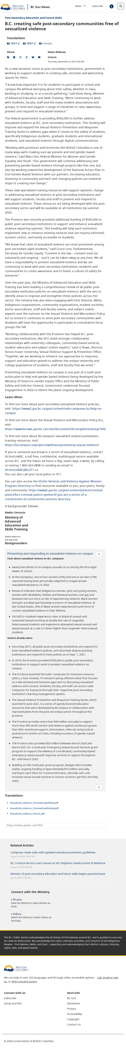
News (79, 6)
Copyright (73, 1019)
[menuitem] (31, 998)
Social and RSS (13, 1003)
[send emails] (39, 57)
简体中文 (15, 43)
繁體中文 (31, 43)
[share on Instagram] (21, 57)
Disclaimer (73, 1003)
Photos (17, 899)
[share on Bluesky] (33, 57)
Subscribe (97, 6)
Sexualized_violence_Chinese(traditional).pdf (34, 808)
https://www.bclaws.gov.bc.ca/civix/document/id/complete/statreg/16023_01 (58, 429)
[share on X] (14, 57)
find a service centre (24, 981)
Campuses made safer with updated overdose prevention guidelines (52, 852)
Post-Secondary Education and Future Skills (33, 18)
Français (47, 43)
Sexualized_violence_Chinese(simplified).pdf (34, 802)
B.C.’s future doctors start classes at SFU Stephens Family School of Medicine (57, 863)
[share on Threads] (27, 57)
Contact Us (74, 1024)
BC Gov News (40, 7)
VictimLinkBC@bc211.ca (21, 470)
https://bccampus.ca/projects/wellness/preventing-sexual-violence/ (52, 445)
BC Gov (71, 998)
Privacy (71, 1008)
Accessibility (74, 1014)
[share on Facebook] (8, 57)
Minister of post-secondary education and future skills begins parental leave (57, 874)
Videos (17, 914)
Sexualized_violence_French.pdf (27, 813)
